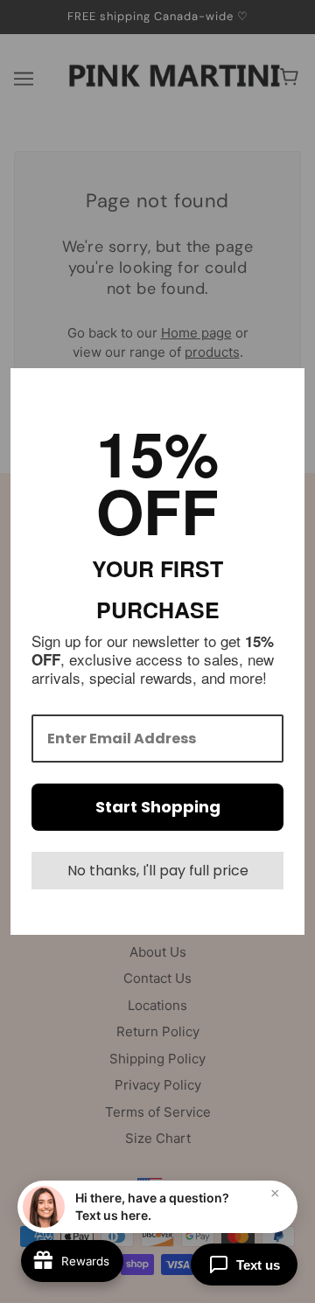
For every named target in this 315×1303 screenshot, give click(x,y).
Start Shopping (157, 807)
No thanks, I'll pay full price (157, 871)
